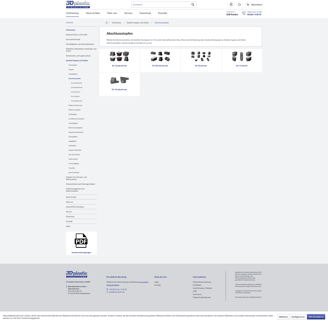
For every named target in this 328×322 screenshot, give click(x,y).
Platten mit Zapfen (75, 110)
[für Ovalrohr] (242, 56)
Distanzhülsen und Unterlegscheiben (80, 184)
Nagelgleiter (73, 141)
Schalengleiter (73, 123)
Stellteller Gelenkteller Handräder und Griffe (81, 50)
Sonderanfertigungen (81, 252)
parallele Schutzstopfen (76, 119)
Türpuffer (72, 168)
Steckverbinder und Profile (76, 35)
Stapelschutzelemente (76, 132)
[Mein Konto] (232, 4)
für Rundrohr (75, 92)
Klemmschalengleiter (76, 128)
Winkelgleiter (73, 74)
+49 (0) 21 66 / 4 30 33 (118, 289)
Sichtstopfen (73, 65)
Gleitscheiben (73, 159)
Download (70, 216)
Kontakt (69, 221)
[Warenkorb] (248, 4)
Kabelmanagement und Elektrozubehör (75, 190)
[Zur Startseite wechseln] (106, 23)
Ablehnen (283, 316)
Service (69, 211)
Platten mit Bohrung (75, 105)
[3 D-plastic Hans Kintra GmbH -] (76, 276)
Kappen (71, 69)
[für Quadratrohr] (119, 56)
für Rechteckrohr (77, 87)
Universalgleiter (74, 163)
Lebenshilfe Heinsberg (75, 207)
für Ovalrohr (75, 96)
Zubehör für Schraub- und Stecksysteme (76, 178)
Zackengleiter (73, 137)
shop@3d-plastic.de (117, 292)
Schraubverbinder (73, 39)
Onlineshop (70, 30)
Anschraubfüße (74, 172)
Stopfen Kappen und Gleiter (77, 60)
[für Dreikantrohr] (119, 80)
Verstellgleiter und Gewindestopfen (80, 44)
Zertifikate (197, 285)
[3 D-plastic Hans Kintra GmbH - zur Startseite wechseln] (98, 4)
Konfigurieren (298, 316)
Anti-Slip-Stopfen (74, 155)
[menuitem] (232, 4)
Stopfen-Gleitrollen (75, 150)
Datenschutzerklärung (202, 297)
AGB (195, 291)
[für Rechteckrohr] (160, 56)
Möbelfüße (72, 146)
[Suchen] (192, 4)
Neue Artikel (71, 197)
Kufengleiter (73, 114)
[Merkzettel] (239, 4)
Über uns (69, 202)
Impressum (197, 294)
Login (156, 282)
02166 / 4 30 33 (254, 14)
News (68, 226)
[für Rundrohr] (201, 56)
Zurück (70, 22)
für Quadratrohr (76, 83)
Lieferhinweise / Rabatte (202, 288)
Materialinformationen (202, 282)
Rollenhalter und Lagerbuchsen (78, 56)
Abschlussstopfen (75, 78)
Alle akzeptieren (316, 316)
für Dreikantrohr (76, 101)
